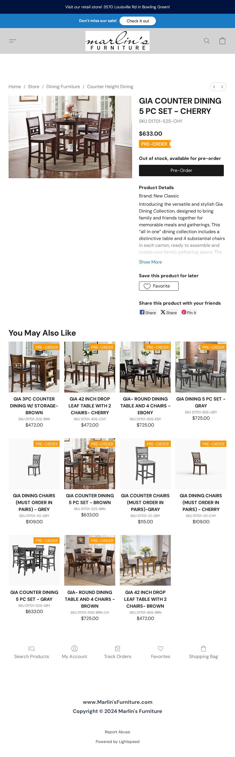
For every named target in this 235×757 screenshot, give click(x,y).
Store (33, 87)
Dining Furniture (63, 87)
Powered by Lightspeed (118, 741)
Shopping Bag (203, 656)
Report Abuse (117, 731)
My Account (74, 656)
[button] (138, 21)
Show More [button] (150, 262)
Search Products (31, 656)
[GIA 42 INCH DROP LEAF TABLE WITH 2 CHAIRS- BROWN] (145, 560)
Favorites (160, 656)
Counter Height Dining (110, 87)
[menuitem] (214, 87)
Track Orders (117, 656)
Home (15, 87)
